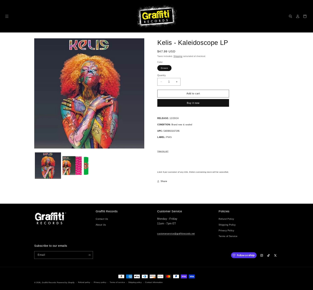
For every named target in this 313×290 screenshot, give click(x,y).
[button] (6, 16)
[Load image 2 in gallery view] (75, 165)
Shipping (177, 56)
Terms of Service (228, 236)
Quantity (161, 75)
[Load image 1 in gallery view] (48, 165)
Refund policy (84, 282)
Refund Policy (226, 219)
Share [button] (164, 181)
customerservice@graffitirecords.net (176, 233)
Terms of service (117, 282)
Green (164, 68)
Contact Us (102, 219)
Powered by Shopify (66, 282)
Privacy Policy (226, 230)
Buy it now (193, 103)
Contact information (154, 282)
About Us (101, 224)
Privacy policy (100, 282)
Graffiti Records (49, 282)
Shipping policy (135, 282)
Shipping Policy (227, 224)
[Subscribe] (89, 255)
